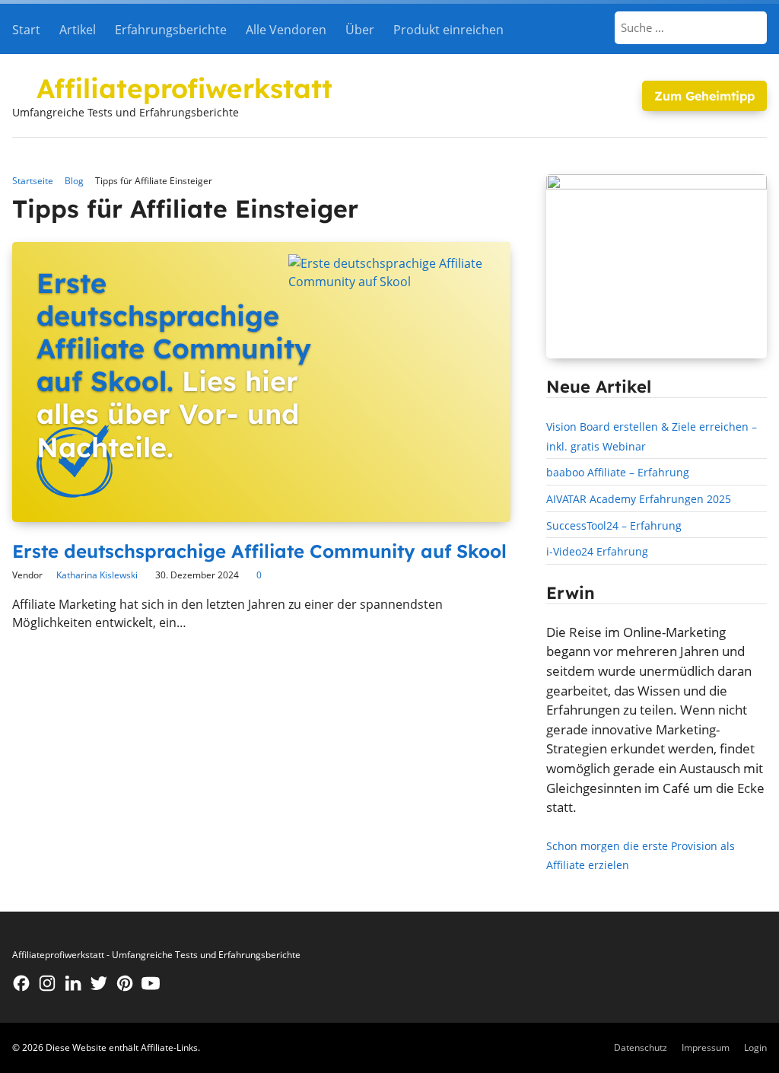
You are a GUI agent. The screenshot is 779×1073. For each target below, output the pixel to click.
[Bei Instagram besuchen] (47, 983)
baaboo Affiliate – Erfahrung (617, 472)
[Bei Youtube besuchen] (150, 983)
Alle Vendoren (286, 29)
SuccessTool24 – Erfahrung (614, 525)
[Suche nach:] (691, 27)
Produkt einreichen (448, 29)
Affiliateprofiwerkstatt (184, 88)
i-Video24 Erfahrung (597, 551)
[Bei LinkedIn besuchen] (73, 983)
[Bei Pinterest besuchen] (125, 983)
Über (359, 29)
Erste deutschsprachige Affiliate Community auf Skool (259, 551)
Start (26, 29)
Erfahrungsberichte (171, 29)
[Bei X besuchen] (99, 983)
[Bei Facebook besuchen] (21, 983)
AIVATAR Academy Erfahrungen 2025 (638, 499)
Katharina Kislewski (97, 574)
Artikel (77, 29)
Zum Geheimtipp (704, 95)
